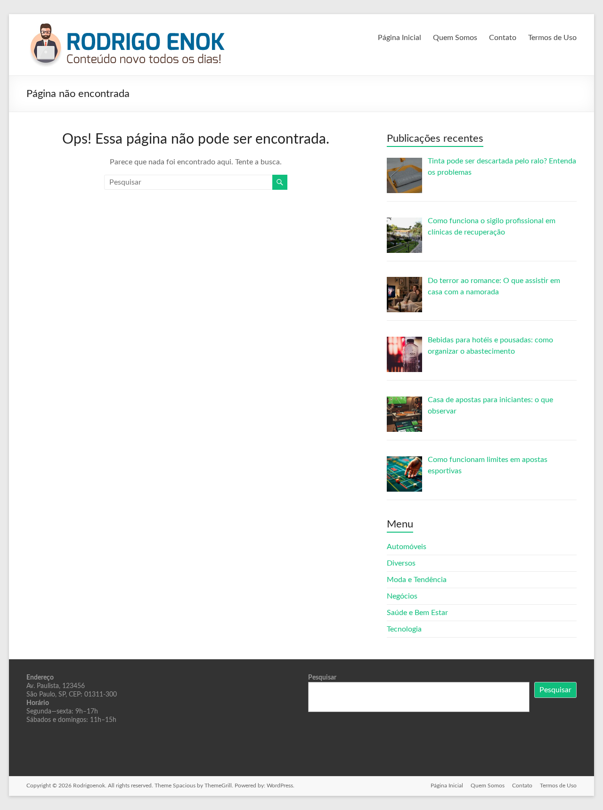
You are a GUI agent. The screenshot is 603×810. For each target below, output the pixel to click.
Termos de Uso (552, 37)
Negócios (402, 596)
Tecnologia (404, 629)
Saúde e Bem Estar (417, 612)
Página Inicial (399, 37)
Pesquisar (322, 677)
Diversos (401, 563)
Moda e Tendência (417, 579)
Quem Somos (455, 37)
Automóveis (406, 547)
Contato (502, 37)
